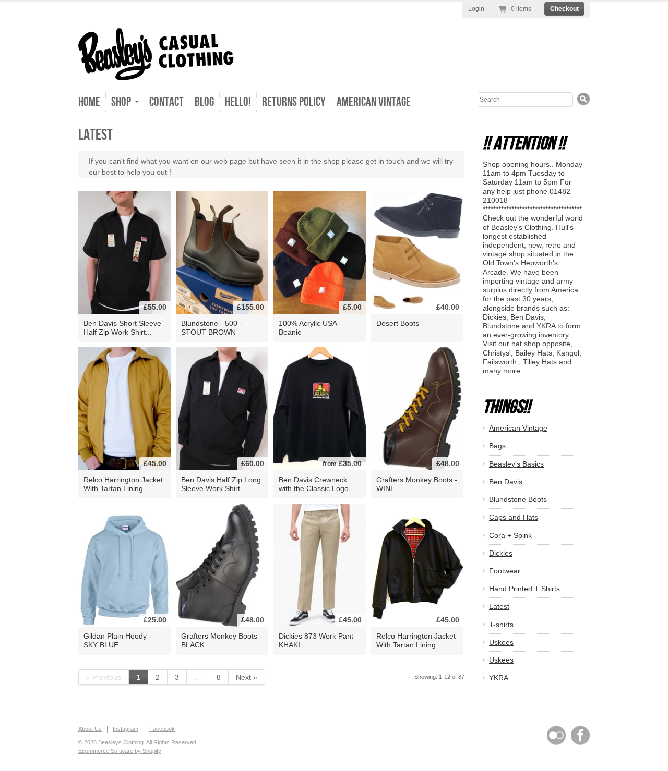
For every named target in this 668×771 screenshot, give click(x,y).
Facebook (162, 729)
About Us (90, 729)
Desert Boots (397, 323)
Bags (497, 446)
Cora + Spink (510, 535)
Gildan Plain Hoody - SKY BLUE (117, 640)
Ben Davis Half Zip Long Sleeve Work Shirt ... (221, 484)
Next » (246, 677)
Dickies (500, 553)
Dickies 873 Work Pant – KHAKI (319, 640)
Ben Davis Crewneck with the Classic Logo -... (319, 484)
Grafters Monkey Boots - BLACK (221, 640)
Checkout (564, 9)
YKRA (498, 678)
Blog (204, 101)
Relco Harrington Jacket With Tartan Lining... (123, 484)
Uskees (501, 642)
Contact (166, 101)
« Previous (103, 677)
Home (89, 101)
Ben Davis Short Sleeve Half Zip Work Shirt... (122, 327)
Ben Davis (505, 482)
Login (476, 9)
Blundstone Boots (518, 499)
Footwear (504, 571)
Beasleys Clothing (121, 742)
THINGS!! (506, 407)
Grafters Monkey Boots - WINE (416, 484)
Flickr (556, 735)
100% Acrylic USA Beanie (308, 327)
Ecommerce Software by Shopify (119, 751)
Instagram (125, 729)
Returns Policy (294, 101)
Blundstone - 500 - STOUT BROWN (211, 327)
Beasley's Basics (516, 464)
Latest (499, 606)
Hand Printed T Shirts (524, 588)
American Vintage (374, 101)
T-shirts (501, 624)
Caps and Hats (513, 517)
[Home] (156, 69)
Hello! (238, 101)
